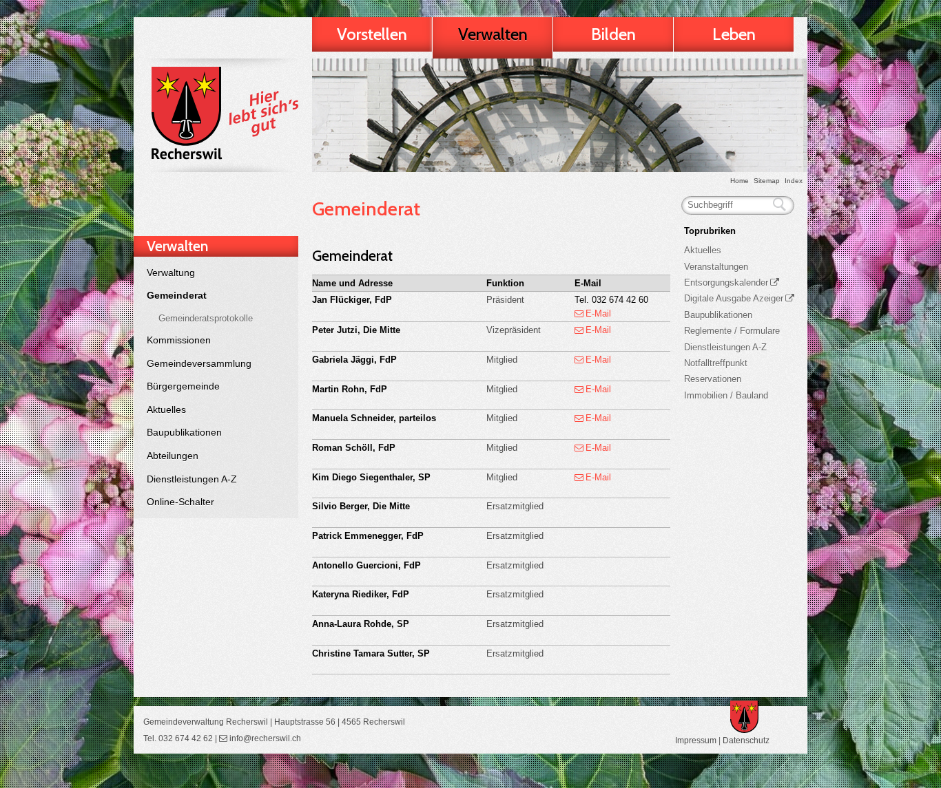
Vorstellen (372, 34)
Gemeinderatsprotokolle (205, 318)
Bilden (613, 34)
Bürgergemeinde (183, 386)
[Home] (222, 115)
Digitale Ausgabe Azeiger (733, 298)
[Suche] (780, 205)
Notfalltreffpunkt (715, 363)
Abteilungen (172, 455)
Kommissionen (179, 339)
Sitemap (767, 180)
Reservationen (712, 379)
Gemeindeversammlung (199, 363)
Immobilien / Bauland (726, 395)
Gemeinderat (177, 295)
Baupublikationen (184, 432)
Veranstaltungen (716, 267)
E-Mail (598, 313)
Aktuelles (166, 409)
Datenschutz (746, 740)
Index (794, 180)
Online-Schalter (180, 501)
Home (739, 180)
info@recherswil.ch (265, 738)
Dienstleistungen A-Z (192, 478)
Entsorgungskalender (726, 282)
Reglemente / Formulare (732, 331)
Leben (734, 34)
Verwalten (493, 34)
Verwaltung (171, 272)
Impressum (695, 740)
